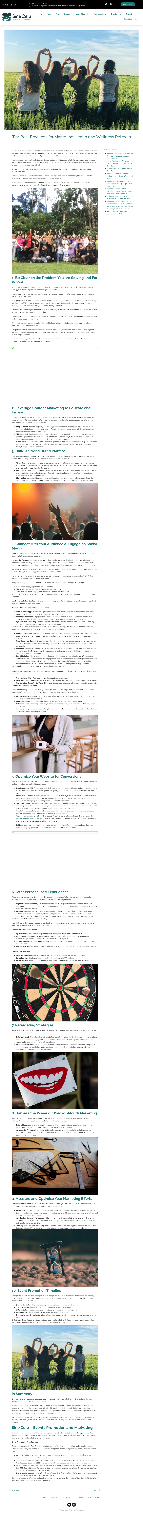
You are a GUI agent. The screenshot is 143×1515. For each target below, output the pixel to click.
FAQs (89, 1498)
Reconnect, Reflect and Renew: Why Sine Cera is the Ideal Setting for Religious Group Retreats (120, 206)
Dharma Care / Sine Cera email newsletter (61, 1473)
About (49, 14)
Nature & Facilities (82, 14)
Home (42, 14)
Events (114, 14)
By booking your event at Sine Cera (25, 1433)
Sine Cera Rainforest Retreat (53, 1417)
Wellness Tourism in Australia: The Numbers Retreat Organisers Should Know (120, 155)
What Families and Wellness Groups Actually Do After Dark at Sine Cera (119, 163)
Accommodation (100, 14)
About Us (54, 1498)
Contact (129, 14)
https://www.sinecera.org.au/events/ (55, 1458)
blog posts (53, 427)
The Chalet (79, 1498)
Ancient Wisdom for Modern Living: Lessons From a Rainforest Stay (120, 176)
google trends (61, 813)
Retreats (67, 14)
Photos (58, 14)
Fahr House (66, 1498)
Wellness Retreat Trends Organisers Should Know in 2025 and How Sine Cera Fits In (119, 191)
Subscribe (128, 19)
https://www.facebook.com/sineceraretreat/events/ (69, 1463)
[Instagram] (111, 4)
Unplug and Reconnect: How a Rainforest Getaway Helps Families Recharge (120, 183)
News (121, 14)
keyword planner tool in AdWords (29, 818)
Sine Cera (9, 4)
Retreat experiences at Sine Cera (119, 201)
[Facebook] (106, 4)
